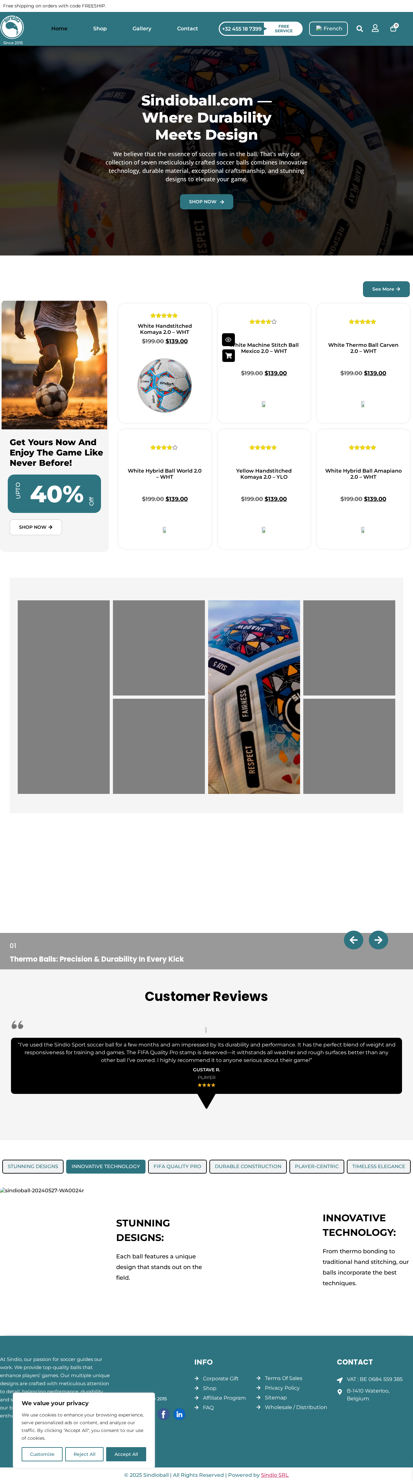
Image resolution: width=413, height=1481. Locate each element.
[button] (359, 29)
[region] (84, 1430)
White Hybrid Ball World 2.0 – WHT (165, 474)
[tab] (33, 1167)
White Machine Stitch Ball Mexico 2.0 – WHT (264, 348)
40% (57, 493)
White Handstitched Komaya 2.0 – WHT (165, 329)
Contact (187, 28)
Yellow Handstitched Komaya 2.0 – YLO (264, 474)
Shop (100, 28)
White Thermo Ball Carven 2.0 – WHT (363, 348)
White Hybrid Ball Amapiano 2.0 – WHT (363, 474)
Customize (42, 1454)
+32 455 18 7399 (242, 29)
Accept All (126, 1454)
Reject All (85, 1454)
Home (59, 28)
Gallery (142, 28)
